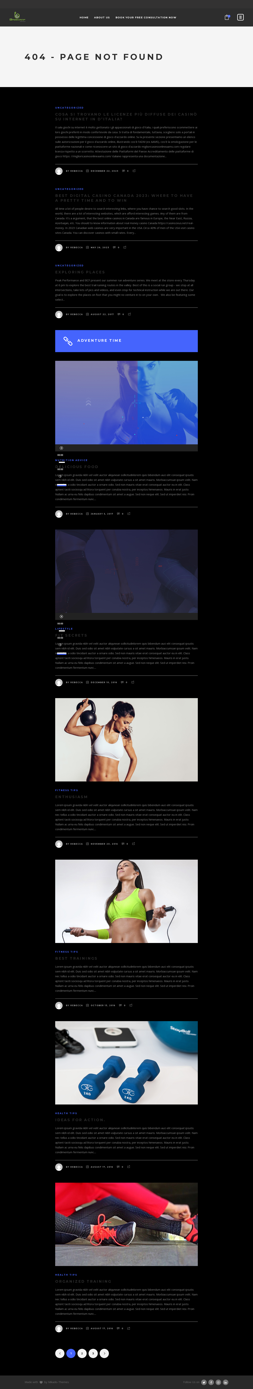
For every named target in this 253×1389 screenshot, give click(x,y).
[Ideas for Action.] (126, 1062)
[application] (126, 447)
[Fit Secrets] (126, 571)
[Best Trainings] (126, 901)
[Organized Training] (126, 1224)
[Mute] (60, 476)
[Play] (61, 447)
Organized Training (83, 1281)
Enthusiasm (71, 797)
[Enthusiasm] (126, 739)
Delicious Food (77, 467)
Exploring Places (80, 272)
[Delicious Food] (126, 402)
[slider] (62, 483)
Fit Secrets (71, 635)
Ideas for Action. (80, 1120)
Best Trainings (76, 958)
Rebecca (76, 171)
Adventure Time (99, 340)
